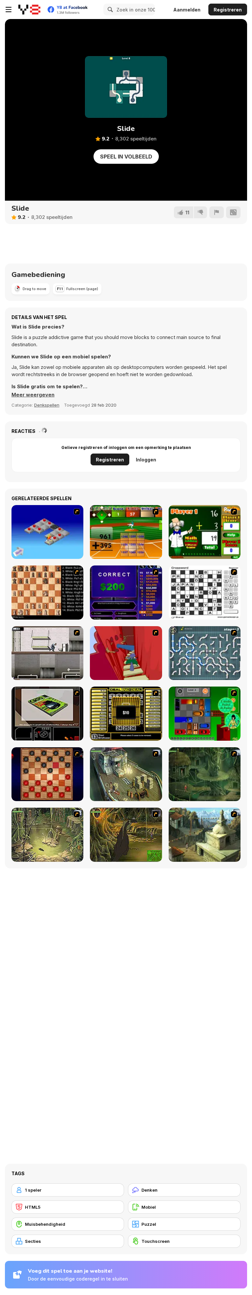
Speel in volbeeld (126, 156)
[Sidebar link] (8, 9)
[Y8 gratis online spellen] (29, 9)
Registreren (228, 9)
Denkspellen (46, 405)
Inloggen (146, 459)
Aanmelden (186, 9)
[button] (32, 394)
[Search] (109, 9)
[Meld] (216, 212)
